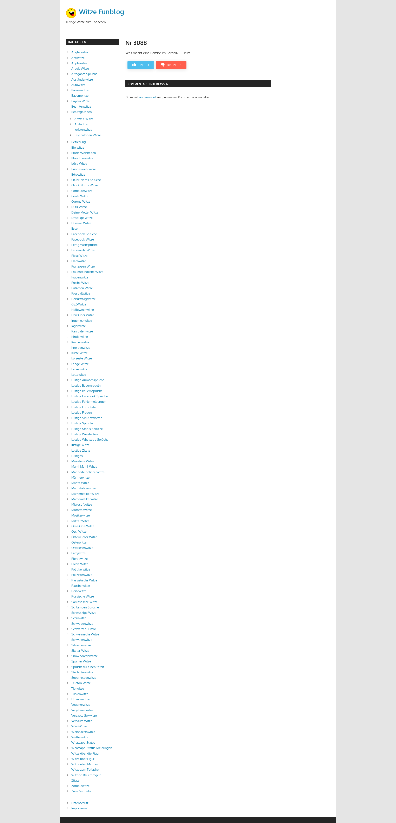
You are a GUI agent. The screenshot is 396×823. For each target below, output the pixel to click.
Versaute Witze (81, 721)
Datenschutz (79, 803)
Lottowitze (78, 375)
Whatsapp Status (83, 742)
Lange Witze (80, 364)
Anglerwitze (79, 52)
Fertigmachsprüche (84, 245)
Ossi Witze (78, 531)
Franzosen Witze (83, 266)
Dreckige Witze (82, 218)
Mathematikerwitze (84, 499)
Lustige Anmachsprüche (87, 380)
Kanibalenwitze (82, 331)
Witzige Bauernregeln (86, 775)
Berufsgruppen (81, 112)
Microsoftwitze (81, 504)
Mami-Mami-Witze (84, 466)
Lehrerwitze (79, 369)
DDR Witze (79, 207)
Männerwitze (80, 477)
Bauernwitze (79, 95)
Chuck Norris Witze (84, 185)
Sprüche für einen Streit (87, 667)
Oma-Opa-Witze (82, 526)
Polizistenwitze (81, 575)
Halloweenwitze (82, 310)
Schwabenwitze (82, 624)
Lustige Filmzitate (83, 407)
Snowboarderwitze (84, 656)
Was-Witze (79, 726)
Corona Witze (80, 201)
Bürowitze (78, 174)
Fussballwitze (80, 293)
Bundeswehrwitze (83, 169)
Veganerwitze (80, 705)
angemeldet (147, 97)
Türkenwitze (79, 694)
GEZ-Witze (78, 304)
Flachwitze (78, 261)
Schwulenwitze (81, 640)
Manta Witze (80, 483)
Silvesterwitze (81, 645)
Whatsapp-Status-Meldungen (91, 748)
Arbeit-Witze (80, 68)
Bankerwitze (79, 90)
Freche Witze (80, 283)
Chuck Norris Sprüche (86, 180)
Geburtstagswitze (83, 299)
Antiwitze (78, 58)
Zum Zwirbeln (81, 791)
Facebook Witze (82, 239)
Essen (75, 228)
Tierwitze (77, 688)
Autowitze (78, 85)
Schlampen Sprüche (85, 607)
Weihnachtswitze (83, 732)
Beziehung (78, 142)
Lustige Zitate (80, 450)
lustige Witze (80, 445)
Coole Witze (79, 196)
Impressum (79, 808)
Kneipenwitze (80, 348)
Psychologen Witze (87, 135)
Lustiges (77, 456)
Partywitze (78, 553)
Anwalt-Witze (83, 119)
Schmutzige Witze (83, 613)
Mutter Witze (80, 521)
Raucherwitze (80, 586)
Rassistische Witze (84, 580)
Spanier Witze (81, 661)
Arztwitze (80, 124)
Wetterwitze (79, 737)
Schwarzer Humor (83, 629)
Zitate (75, 780)
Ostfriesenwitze (82, 548)
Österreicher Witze (84, 537)
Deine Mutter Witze (84, 212)
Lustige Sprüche (82, 423)
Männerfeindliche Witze (88, 472)
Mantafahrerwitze (83, 488)
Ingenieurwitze (81, 321)
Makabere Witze (82, 461)
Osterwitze (78, 542)
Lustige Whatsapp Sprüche (89, 439)
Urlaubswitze (80, 699)
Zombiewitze (80, 786)
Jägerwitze (78, 326)
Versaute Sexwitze (84, 715)
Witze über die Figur (85, 753)
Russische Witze (82, 596)
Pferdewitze (79, 559)
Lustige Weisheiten (84, 434)
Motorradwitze (81, 510)
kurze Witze (79, 353)
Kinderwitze (79, 337)
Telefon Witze (81, 683)
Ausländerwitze (82, 79)
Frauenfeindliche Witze (87, 272)
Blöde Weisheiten (83, 153)
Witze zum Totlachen (85, 769)
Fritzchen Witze (82, 288)
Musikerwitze (80, 515)
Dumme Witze (81, 223)
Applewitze (79, 63)
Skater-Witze (80, 651)
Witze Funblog (101, 11)
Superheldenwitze (83, 678)
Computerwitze (81, 191)
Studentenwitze (82, 672)
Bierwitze (77, 147)
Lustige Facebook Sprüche (89, 396)
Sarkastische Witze (84, 602)
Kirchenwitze (80, 342)
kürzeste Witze (81, 358)
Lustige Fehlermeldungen (88, 402)
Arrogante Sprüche (84, 74)
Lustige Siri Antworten (86, 418)
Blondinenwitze (82, 158)
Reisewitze (78, 591)
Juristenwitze (83, 129)
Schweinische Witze (85, 634)
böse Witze (79, 164)
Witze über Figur (82, 759)
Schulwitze (78, 618)
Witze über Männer (84, 764)
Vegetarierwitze (82, 710)
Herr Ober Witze (82, 315)
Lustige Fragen (81, 412)
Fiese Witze (79, 256)
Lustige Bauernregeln (86, 385)
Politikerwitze (80, 569)
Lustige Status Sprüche (87, 429)
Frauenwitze (79, 277)
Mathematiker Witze (85, 494)
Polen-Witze (79, 564)
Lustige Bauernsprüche (87, 391)
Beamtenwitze (81, 106)
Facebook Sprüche (84, 234)
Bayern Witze (80, 101)
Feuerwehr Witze (83, 250)
